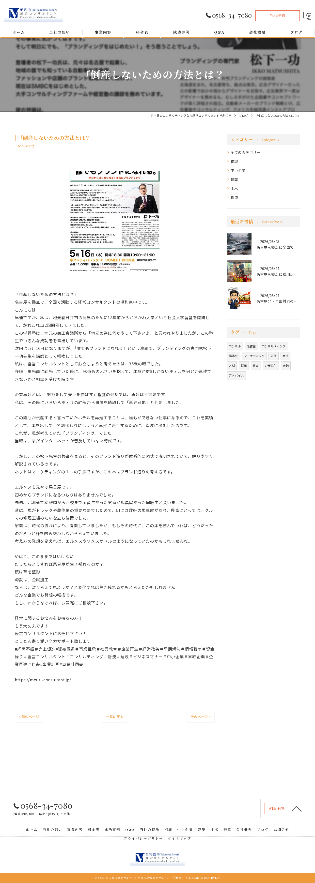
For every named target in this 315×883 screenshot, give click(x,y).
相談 (234, 161)
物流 (234, 197)
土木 (234, 188)
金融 (286, 365)
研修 (273, 356)
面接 (285, 356)
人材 (232, 365)
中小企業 (238, 170)
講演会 (233, 356)
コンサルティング (274, 346)
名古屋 (251, 346)
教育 (256, 365)
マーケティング (254, 356)
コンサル (235, 346)
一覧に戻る (114, 716)
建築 (234, 179)
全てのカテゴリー (246, 152)
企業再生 (271, 365)
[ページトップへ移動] (296, 808)
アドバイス (236, 375)
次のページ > (200, 716)
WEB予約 (277, 15)
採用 (244, 365)
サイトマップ (179, 838)
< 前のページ (29, 716)
